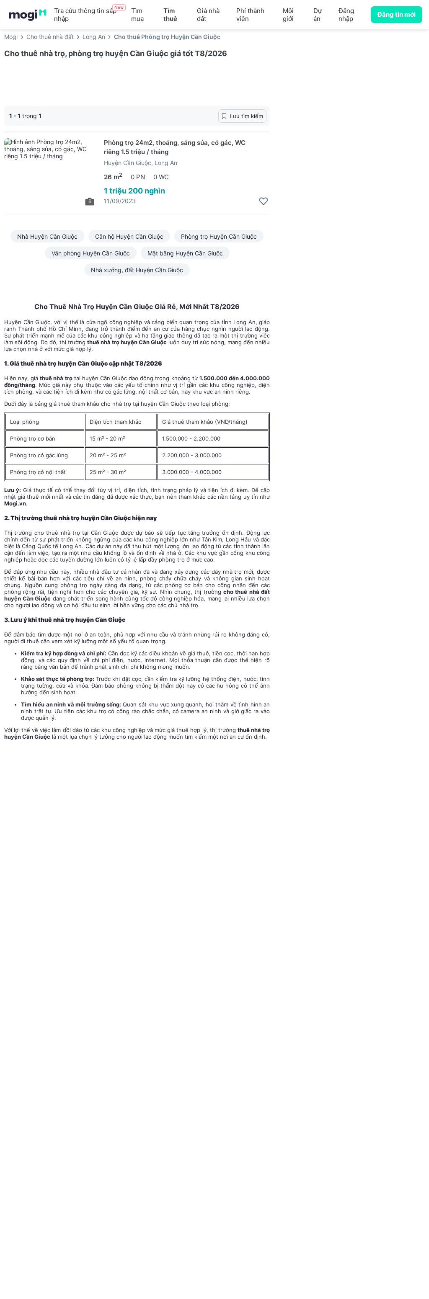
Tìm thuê (170, 15)
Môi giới (288, 15)
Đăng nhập (346, 15)
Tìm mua (137, 15)
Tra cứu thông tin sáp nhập (89, 14)
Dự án (317, 15)
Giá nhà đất (208, 15)
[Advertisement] (353, 112)
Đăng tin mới (396, 14)
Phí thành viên (250, 15)
